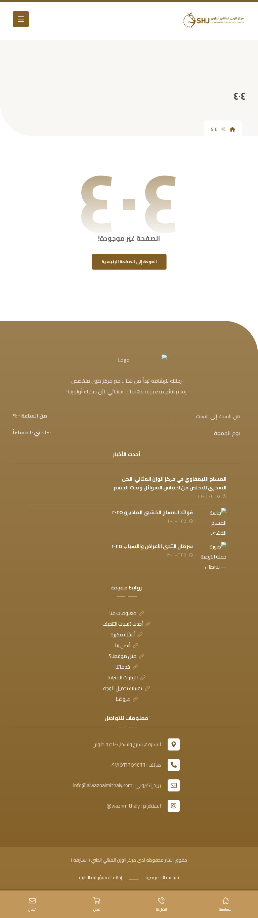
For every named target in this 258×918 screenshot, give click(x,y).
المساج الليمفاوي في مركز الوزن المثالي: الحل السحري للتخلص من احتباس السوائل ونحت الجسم (170, 483)
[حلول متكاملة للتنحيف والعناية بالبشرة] (211, 20)
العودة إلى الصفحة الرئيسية (129, 261)
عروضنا (123, 699)
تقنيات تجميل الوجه (122, 688)
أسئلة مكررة (123, 634)
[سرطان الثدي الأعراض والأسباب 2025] (213, 555)
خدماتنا (122, 667)
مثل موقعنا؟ (122, 656)
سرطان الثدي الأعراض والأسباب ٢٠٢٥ (152, 546)
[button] (21, 19)
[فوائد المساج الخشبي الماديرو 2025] (213, 521)
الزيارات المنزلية (123, 677)
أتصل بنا (122, 645)
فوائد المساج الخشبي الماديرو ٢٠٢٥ (152, 512)
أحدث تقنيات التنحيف (122, 624)
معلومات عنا (122, 613)
